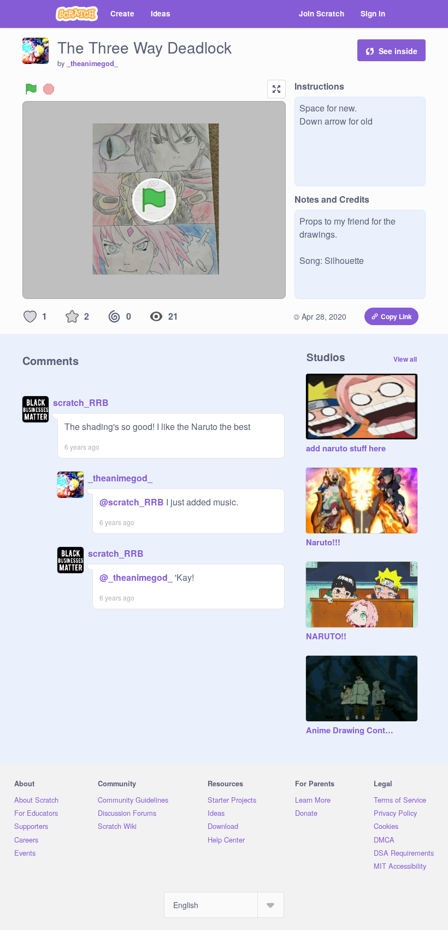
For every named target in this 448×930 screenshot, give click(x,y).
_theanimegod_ (92, 63)
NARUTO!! (326, 636)
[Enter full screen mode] (276, 89)
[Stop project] (48, 89)
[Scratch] (77, 13)
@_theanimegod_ (136, 577)
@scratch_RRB (131, 502)
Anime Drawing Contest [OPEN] (351, 730)
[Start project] (31, 89)
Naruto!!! (323, 543)
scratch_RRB (81, 402)
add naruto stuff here (346, 449)
